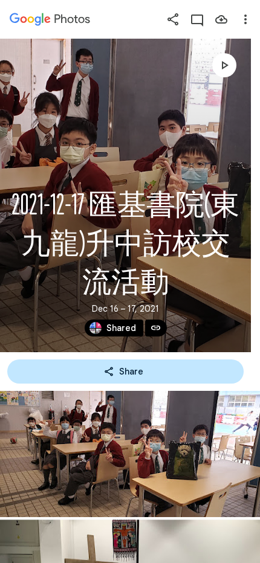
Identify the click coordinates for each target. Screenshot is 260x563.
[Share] (173, 19)
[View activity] (197, 19)
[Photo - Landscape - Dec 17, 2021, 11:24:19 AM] (130, 454)
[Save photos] (221, 19)
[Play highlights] (224, 65)
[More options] (245, 19)
